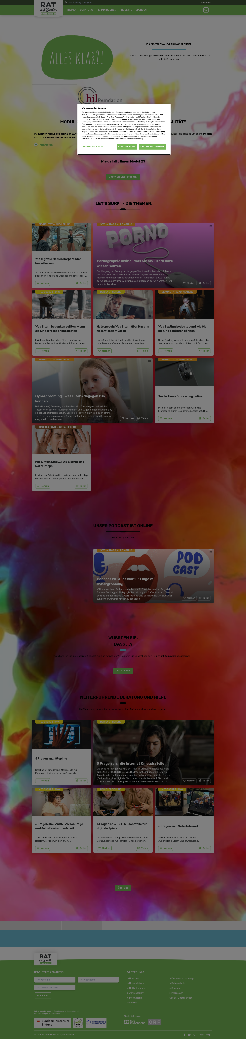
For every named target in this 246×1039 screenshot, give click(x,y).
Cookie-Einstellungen (92, 146)
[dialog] (124, 129)
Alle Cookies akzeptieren (152, 147)
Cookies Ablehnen (126, 147)
